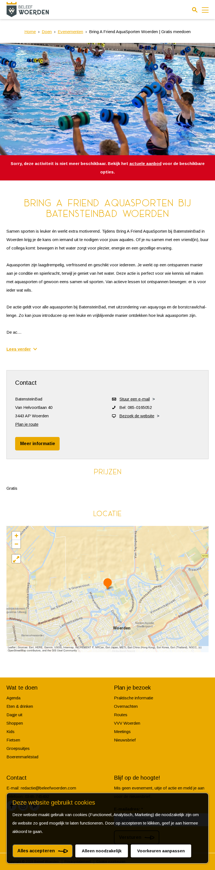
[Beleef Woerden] (27, 9)
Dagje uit (14, 714)
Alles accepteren (36, 850)
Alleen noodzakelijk (101, 850)
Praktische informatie (133, 697)
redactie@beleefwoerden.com (48, 788)
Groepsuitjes (18, 748)
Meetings (122, 731)
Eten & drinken (19, 706)
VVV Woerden (127, 723)
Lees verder (18, 349)
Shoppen (14, 723)
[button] (108, 583)
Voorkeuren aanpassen (161, 850)
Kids (10, 731)
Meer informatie (37, 443)
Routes (120, 714)
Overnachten (126, 706)
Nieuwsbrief (125, 740)
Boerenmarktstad (22, 756)
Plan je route (26, 424)
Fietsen (13, 740)
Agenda (13, 697)
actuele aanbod (145, 163)
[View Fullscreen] (16, 559)
